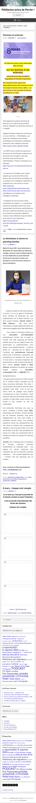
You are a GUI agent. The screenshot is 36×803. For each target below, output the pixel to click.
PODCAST (18, 668)
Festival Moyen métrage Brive (11, 652)
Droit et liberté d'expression (17, 479)
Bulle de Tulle (20, 477)
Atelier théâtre (6, 636)
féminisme (13, 481)
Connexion (7, 723)
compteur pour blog (7, 790)
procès (23, 673)
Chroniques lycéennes (9, 639)
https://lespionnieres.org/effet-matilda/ (15, 146)
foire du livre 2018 (10, 654)
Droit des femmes (22, 229)
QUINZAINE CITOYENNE (15, 676)
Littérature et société (8, 666)
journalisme (6, 664)
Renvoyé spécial (7, 681)
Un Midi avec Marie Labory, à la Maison (15, 701)
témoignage (23, 681)
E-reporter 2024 (10, 650)
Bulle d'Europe (22, 636)
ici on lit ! (30, 659)
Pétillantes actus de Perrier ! (18, 9)
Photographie (6, 669)
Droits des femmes (7, 645)
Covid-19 (25, 641)
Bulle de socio (12, 477)
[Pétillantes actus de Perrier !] (18, 6)
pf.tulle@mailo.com (15, 470)
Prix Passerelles (10, 674)
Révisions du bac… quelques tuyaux (14, 692)
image (4, 661)
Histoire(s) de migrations (14, 659)
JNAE (23, 661)
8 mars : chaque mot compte (17, 488)
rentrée (22, 679)
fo (22, 652)
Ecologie (22, 650)
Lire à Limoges (23, 664)
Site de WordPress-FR (10, 729)
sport (16, 681)
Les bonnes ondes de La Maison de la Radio (16, 694)
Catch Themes (23, 800)
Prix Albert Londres (10, 671)
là (9, 90)
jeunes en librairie (16, 661)
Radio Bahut (15, 679)
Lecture (14, 664)
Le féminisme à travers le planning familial (15, 240)
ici (12, 85)
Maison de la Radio (22, 666)
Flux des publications (10, 725)
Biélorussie (15, 636)
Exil (27, 650)
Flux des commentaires (10, 727)
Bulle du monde (12, 613)
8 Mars (10, 229)
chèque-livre (20, 639)
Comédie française (6, 641)
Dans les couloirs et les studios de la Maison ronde (18, 697)
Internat (8, 661)
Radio (5, 678)
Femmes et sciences (13, 34)
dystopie (16, 645)
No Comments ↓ (22, 38)
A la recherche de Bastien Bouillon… (14, 699)
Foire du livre (28, 652)
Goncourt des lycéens (11, 657)
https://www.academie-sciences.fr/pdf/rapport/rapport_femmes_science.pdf (18, 223)
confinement (17, 641)
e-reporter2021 (9, 647)
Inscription (7, 721)
